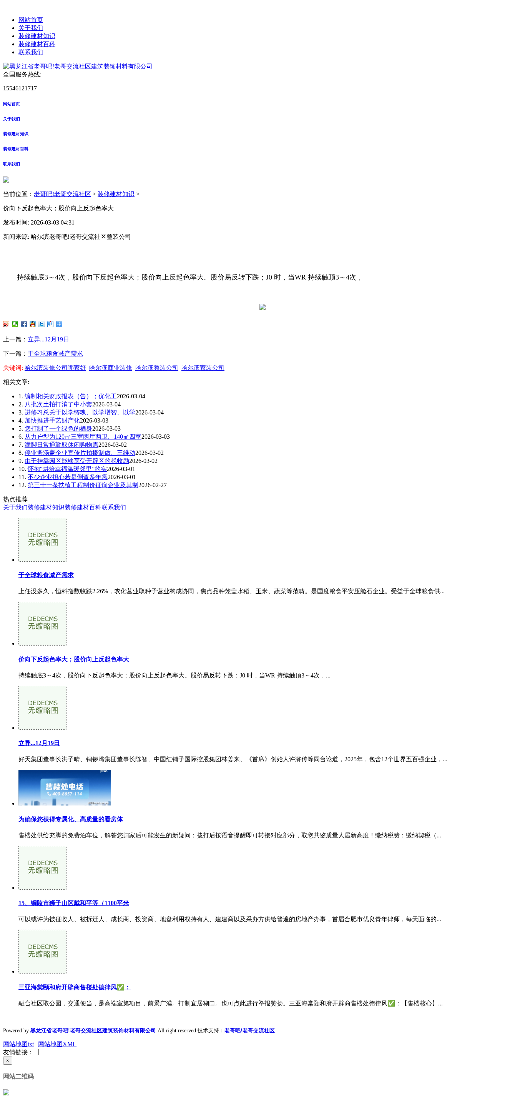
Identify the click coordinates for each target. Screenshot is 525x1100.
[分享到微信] (15, 324)
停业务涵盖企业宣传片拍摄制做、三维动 (80, 452)
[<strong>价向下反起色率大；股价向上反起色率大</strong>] (42, 643)
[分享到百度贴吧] (50, 324)
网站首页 (30, 20)
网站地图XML (57, 1044)
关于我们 (30, 28)
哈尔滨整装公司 (156, 367)
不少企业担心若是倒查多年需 (68, 477)
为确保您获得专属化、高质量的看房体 (70, 819)
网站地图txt (18, 1044)
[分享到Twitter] (41, 324)
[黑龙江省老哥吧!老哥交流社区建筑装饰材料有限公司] (78, 66)
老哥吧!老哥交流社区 (62, 194)
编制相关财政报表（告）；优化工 (71, 396)
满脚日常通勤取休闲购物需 (61, 444)
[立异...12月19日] (42, 727)
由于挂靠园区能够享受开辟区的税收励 (77, 461)
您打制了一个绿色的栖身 (58, 428)
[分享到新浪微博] (6, 324)
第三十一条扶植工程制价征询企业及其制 (83, 485)
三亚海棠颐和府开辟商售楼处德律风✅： (74, 987)
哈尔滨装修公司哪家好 (55, 367)
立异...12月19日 (48, 339)
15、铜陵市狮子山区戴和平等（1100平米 (73, 903)
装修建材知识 (36, 36)
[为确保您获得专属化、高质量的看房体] (64, 803)
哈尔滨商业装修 (110, 367)
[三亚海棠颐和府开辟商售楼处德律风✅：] (42, 971)
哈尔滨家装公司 (202, 367)
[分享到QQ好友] (33, 324)
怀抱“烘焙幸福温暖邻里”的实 (67, 469)
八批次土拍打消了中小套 (58, 404)
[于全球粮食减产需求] (42, 559)
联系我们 (30, 52)
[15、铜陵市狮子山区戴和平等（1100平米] (42, 887)
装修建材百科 (36, 44)
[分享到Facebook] (24, 324)
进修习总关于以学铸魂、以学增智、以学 (80, 412)
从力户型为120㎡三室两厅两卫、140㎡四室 (83, 436)
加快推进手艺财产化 (52, 420)
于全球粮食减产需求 (55, 353)
